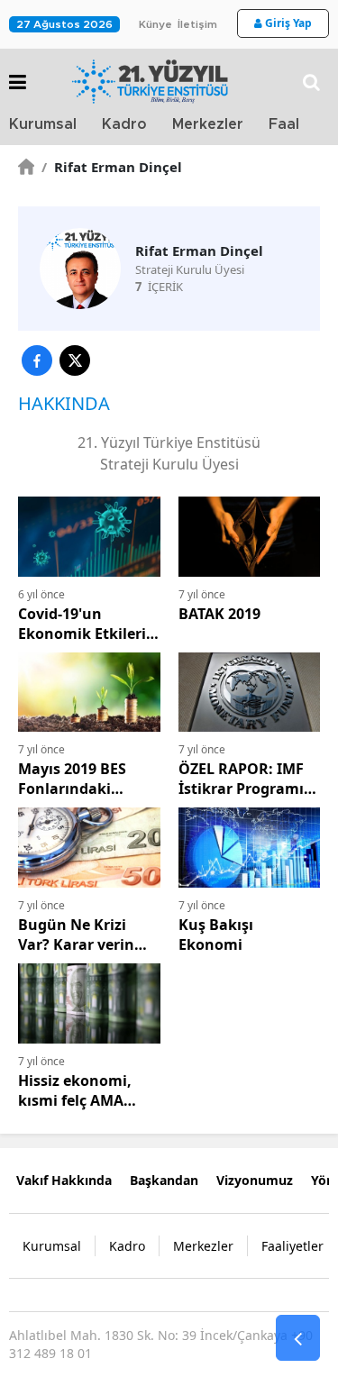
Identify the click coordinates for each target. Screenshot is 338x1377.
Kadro (124, 124)
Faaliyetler (292, 1245)
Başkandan (164, 1180)
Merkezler (207, 124)
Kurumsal (43, 124)
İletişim (197, 24)
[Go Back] (298, 1338)
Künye (155, 24)
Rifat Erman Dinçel (111, 167)
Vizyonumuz (254, 1180)
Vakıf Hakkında (64, 1180)
